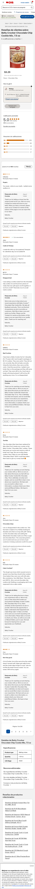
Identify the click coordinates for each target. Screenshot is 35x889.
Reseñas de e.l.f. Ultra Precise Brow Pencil (17, 857)
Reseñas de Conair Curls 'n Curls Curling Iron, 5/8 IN (16, 833)
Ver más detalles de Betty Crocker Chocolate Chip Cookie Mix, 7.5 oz (15, 778)
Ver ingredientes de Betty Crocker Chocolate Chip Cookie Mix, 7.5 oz (15, 773)
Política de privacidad (18, 885)
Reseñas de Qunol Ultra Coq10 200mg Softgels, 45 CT (15, 821)
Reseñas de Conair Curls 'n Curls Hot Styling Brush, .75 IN (16, 845)
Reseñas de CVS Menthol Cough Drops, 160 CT (16, 851)
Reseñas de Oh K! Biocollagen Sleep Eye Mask (15, 810)
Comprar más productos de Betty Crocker (15, 784)
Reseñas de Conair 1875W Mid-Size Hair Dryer (16, 839)
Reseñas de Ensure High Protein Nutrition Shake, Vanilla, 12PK (16, 827)
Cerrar (32, 865)
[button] (4, 731)
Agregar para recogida (12, 106)
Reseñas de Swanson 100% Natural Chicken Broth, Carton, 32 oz (17, 815)
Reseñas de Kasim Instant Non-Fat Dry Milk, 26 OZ (17, 804)
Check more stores (12, 99)
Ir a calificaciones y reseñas (11, 39)
